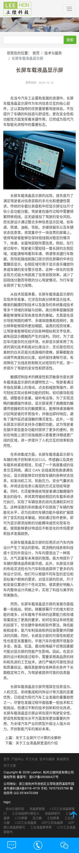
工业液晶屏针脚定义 (25, 813)
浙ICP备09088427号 (44, 777)
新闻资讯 (63, 759)
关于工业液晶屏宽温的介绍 (37, 743)
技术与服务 (53, 53)
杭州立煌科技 (15, 809)
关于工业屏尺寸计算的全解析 (38, 738)
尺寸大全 (31, 759)
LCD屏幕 (20, 818)
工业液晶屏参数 (40, 827)
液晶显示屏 (19, 103)
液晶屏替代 (52, 813)
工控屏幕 (52, 818)
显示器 (37, 818)
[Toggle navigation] (69, 8)
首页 (36, 53)
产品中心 (17, 759)
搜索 (70, 40)
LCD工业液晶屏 (25, 822)
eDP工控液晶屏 (52, 822)
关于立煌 (10, 765)
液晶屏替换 (37, 809)
